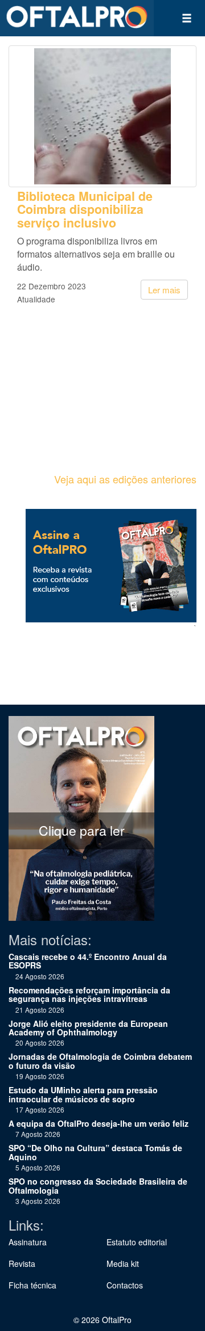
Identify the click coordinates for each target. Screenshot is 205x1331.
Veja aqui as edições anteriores (125, 478)
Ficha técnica (32, 1285)
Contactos (124, 1285)
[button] (187, 18)
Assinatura (28, 1242)
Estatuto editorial (136, 1242)
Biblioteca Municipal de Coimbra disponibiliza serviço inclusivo (85, 209)
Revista (22, 1263)
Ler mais (164, 290)
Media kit (122, 1263)
